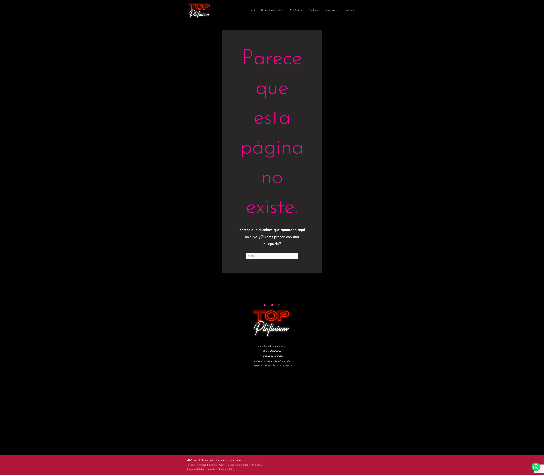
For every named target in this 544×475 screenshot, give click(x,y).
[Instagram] (279, 305)
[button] (536, 467)
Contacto (349, 10)
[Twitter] (272, 305)
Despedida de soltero (272, 10)
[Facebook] (265, 305)
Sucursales (331, 10)
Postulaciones (296, 10)
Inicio (253, 10)
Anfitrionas (314, 10)
